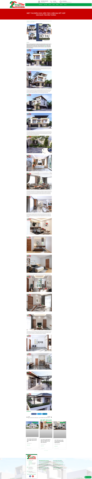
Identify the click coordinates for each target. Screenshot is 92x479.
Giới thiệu (45, 4)
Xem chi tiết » (56, 446)
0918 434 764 (30, 461)
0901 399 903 (30, 462)
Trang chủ (40, 4)
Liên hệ (57, 4)
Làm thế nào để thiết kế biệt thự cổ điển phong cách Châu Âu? (45, 441)
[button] (34, 414)
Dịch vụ (50, 4)
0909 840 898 (43, 469)
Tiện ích (61, 4)
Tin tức (65, 4)
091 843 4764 (43, 462)
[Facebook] (30, 476)
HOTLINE (54, 1)
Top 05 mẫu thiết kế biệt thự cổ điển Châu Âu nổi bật (32, 440)
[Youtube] (33, 476)
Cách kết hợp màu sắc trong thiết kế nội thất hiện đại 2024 (59, 441)
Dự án (54, 4)
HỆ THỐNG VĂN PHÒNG (44, 1)
